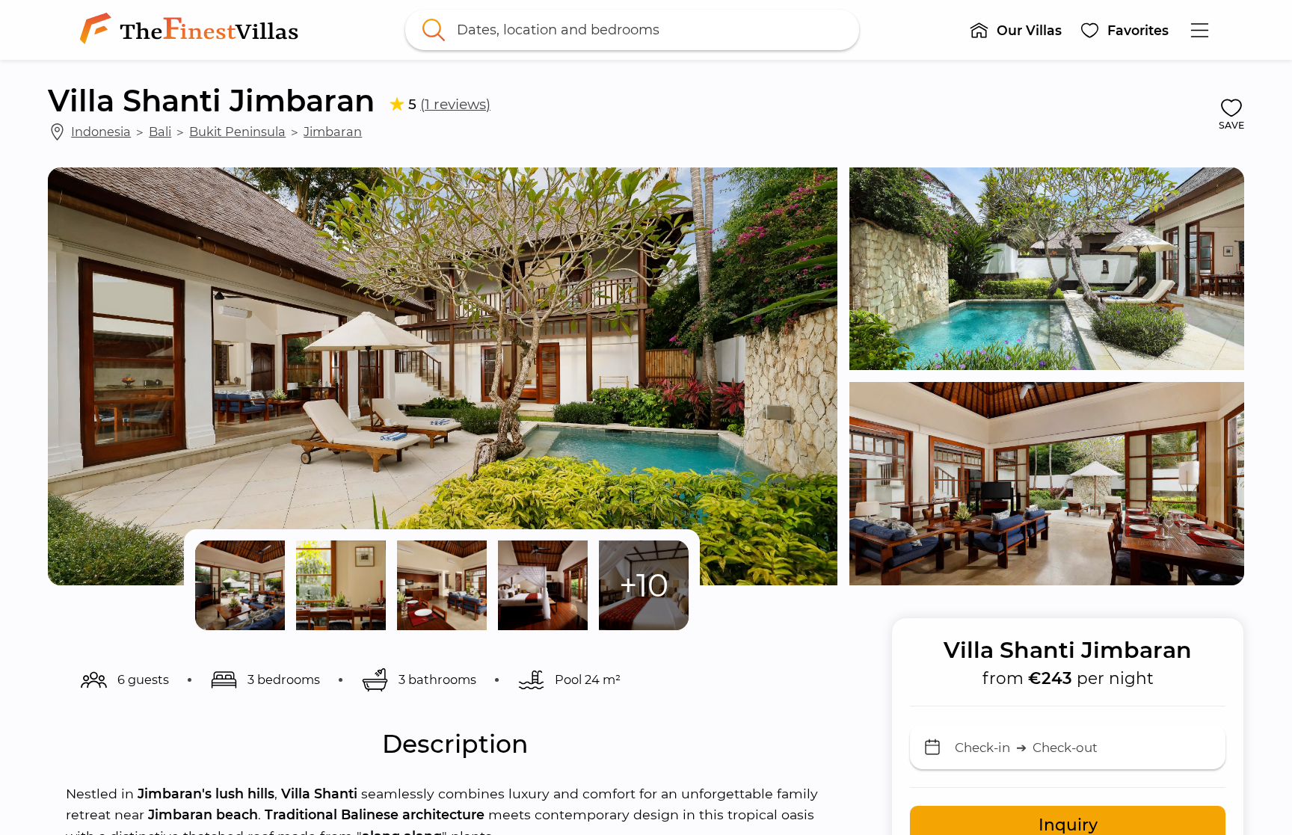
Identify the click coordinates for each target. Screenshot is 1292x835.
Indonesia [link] (101, 131)
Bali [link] (160, 131)
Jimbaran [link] (333, 131)
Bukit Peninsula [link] (237, 131)
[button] (1015, 30)
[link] (192, 29)
